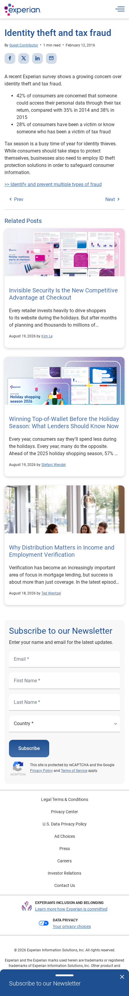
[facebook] (9, 58)
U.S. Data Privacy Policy (65, 824)
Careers (64, 860)
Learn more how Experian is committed (71, 909)
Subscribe (29, 748)
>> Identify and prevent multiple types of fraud (53, 184)
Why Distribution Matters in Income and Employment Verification (61, 551)
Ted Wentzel (51, 593)
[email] (51, 58)
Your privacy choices (72, 926)
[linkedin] (37, 58)
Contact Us (64, 885)
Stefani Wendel (53, 465)
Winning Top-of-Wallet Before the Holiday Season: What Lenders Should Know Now (64, 422)
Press (64, 848)
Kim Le (46, 336)
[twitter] (23, 58)
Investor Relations (64, 873)
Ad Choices (64, 836)
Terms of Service (74, 771)
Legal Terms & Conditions (64, 799)
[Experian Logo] (22, 9)
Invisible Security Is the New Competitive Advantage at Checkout (63, 294)
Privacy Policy (41, 771)
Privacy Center (64, 811)
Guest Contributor (23, 45)
